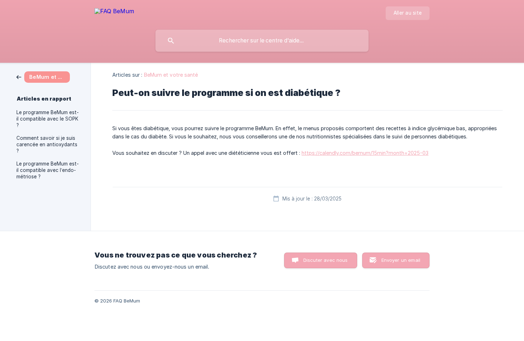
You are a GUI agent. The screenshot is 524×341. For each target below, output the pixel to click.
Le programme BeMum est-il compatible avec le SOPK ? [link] (47, 119)
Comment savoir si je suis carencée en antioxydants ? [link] (46, 144)
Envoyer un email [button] (400, 260)
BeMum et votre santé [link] (171, 75)
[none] (114, 12)
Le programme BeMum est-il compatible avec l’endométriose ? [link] (47, 170)
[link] (43, 76)
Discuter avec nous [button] (325, 260)
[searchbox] (262, 41)
